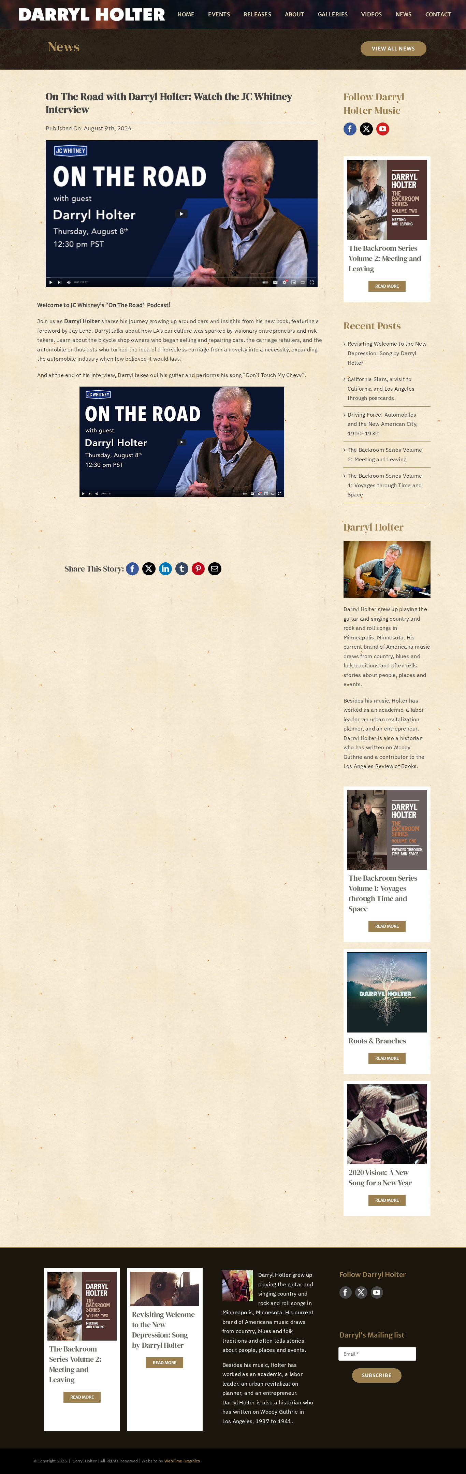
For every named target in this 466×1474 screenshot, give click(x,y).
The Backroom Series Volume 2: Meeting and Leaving (385, 258)
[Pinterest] (198, 569)
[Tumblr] (182, 569)
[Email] (214, 569)
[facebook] (350, 128)
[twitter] (366, 128)
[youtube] (382, 128)
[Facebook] (132, 569)
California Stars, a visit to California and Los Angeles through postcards (381, 388)
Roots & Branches (377, 1041)
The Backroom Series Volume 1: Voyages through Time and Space (385, 485)
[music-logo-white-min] (91, 6)
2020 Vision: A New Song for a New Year (380, 1177)
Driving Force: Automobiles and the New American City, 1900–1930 (383, 424)
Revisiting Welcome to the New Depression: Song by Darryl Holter (387, 353)
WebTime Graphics (182, 1460)
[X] (149, 569)
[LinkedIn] (165, 569)
